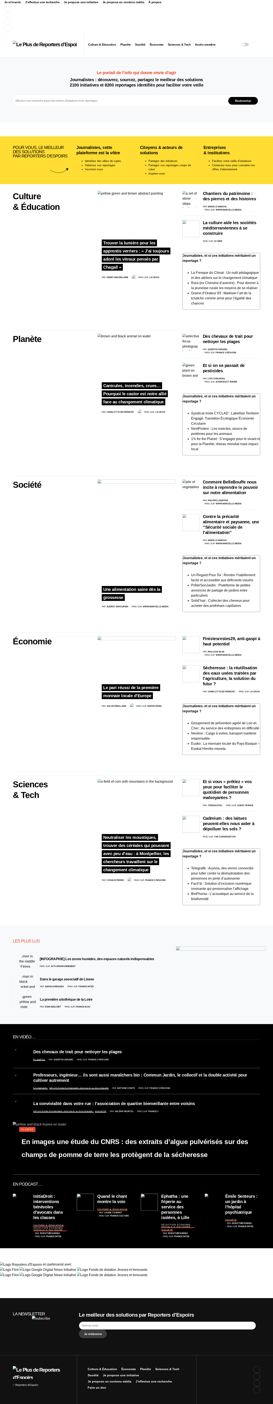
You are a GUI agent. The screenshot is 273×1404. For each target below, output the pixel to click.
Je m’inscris (12, 2)
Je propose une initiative (81, 2)
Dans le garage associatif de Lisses (67, 979)
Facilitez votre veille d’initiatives (231, 161)
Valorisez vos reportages (100, 165)
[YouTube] (84, 21)
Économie (32, 641)
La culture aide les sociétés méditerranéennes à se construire (229, 228)
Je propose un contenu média (123, 2)
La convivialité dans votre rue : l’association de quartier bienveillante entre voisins (114, 1103)
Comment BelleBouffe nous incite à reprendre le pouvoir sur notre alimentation (230, 487)
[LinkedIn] (84, 28)
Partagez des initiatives (162, 161)
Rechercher (243, 100)
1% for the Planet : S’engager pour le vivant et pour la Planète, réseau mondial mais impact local (225, 444)
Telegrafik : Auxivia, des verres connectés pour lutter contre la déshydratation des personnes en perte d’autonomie (222, 873)
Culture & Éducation (48, 1225)
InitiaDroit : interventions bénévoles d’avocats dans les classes (48, 1207)
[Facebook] (84, 7)
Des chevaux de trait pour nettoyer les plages (77, 1051)
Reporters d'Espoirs (26, 1385)
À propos (154, 2)
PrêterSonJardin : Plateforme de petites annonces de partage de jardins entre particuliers (220, 590)
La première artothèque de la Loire (66, 999)
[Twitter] (84, 14)
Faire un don (97, 1387)
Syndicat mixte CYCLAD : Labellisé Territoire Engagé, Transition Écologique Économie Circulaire (225, 418)
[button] (245, 44)
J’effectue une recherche (42, 2)
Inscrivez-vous (94, 169)
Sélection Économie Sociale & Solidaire (79, 1088)
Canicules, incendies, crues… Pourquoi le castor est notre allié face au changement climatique (134, 393)
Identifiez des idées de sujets (103, 161)
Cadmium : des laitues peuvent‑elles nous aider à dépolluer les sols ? (228, 823)
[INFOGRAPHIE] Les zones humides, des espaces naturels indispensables (97, 959)
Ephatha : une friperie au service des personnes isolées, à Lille (175, 1207)
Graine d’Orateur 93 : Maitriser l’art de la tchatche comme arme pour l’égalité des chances (221, 298)
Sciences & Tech (167, 1369)
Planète (27, 339)
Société (27, 484)
